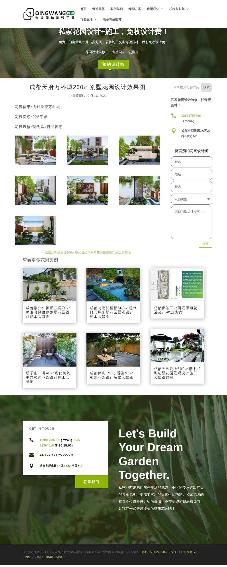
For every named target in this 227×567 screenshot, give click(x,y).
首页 (83, 9)
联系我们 (92, 482)
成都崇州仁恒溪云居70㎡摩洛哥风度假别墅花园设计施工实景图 (48, 312)
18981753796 (191, 115)
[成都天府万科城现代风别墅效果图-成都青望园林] (35, 150)
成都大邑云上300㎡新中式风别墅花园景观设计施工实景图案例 (177, 373)
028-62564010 (54, 557)
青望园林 (98, 9)
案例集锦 (116, 9)
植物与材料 (177, 9)
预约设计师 (113, 64)
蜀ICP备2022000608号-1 (158, 552)
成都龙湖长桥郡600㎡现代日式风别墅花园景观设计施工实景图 (113, 312)
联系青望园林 (112, 19)
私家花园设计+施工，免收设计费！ (113, 31)
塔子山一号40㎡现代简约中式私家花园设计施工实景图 (48, 377)
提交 (205, 243)
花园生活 (86, 19)
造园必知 (153, 9)
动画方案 (135, 9)
